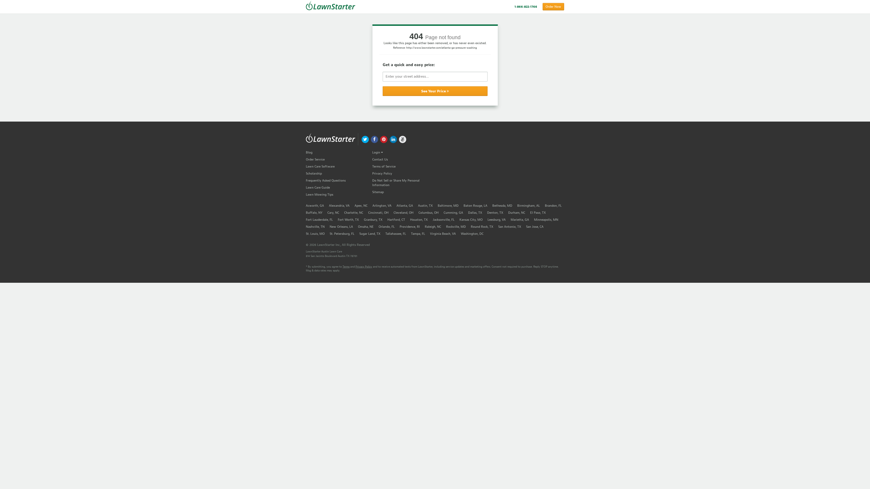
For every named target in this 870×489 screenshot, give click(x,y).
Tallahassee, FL (395, 234)
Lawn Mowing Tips (319, 195)
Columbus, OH (428, 213)
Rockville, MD (456, 227)
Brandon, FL (553, 206)
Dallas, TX (475, 213)
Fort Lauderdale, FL (319, 220)
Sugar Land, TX (369, 234)
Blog (309, 152)
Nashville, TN (315, 227)
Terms (346, 266)
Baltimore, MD (448, 206)
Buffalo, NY (314, 213)
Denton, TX (495, 213)
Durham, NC (516, 213)
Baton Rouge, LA (475, 206)
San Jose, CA (535, 227)
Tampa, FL (418, 234)
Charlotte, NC (353, 213)
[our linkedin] (393, 139)
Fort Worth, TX (348, 220)
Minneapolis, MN (546, 220)
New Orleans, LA (341, 227)
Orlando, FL (387, 227)
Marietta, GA (520, 220)
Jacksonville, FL (443, 220)
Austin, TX (425, 206)
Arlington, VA (382, 206)
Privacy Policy (382, 173)
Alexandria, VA (339, 206)
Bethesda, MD (502, 206)
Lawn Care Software (320, 166)
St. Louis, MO (315, 234)
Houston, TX (419, 220)
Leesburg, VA (497, 220)
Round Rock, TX (482, 227)
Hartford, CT (396, 220)
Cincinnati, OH (378, 213)
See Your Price (434, 91)
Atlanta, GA (404, 206)
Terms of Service (384, 166)
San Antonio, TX (509, 227)
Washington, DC (472, 234)
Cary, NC (333, 213)
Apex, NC (361, 206)
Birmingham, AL (528, 206)
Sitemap (378, 192)
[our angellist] (402, 139)
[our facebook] (374, 139)
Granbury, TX (373, 220)
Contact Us (380, 159)
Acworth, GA (315, 206)
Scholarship (314, 173)
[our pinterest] (384, 139)
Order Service (315, 159)
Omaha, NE (366, 227)
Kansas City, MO (471, 220)
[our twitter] (365, 139)
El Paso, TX (538, 213)
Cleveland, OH (403, 213)
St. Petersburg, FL (342, 234)
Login (376, 152)
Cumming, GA (453, 213)
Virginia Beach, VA (443, 234)
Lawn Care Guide (318, 187)
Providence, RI (410, 227)
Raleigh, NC (433, 227)
